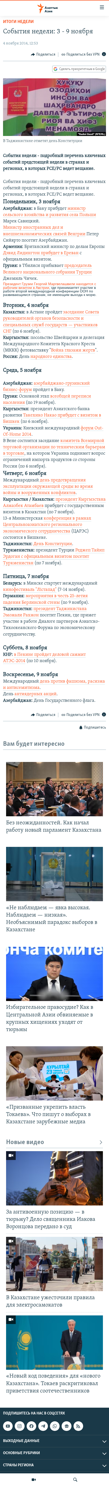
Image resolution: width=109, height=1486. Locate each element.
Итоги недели (18, 22)
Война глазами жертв (73, 350)
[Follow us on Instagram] (19, 1426)
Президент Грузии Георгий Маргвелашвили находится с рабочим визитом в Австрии (49, 285)
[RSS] (78, 1426)
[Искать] (75, 1479)
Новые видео (25, 1142)
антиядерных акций (35, 694)
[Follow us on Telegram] (43, 1426)
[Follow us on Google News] (66, 1426)
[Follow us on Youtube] (8, 1426)
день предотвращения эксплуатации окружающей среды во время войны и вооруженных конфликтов (48, 486)
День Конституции (52, 544)
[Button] (43, 54)
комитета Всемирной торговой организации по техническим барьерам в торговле (54, 447)
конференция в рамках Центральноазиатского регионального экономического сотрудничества (47, 524)
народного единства (51, 357)
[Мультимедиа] (33, 1479)
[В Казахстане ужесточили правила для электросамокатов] (54, 1264)
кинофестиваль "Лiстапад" (30, 590)
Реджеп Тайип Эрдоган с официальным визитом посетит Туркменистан (53, 556)
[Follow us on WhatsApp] (55, 1426)
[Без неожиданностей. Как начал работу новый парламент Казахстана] (54, 789)
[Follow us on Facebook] (31, 1426)
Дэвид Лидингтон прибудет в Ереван (41, 253)
